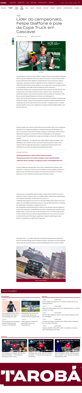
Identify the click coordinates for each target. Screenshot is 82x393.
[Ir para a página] (79, 3)
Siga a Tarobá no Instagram (41, 280)
